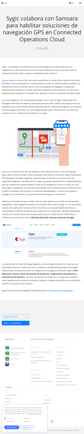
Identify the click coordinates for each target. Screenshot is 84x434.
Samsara (5, 80)
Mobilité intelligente (62, 378)
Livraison (59, 355)
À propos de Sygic (11, 395)
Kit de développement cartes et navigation (41, 361)
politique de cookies (35, 414)
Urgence (59, 358)
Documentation (35, 378)
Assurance (59, 372)
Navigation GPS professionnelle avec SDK (41, 353)
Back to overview (12, 323)
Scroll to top (10, 316)
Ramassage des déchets (64, 381)
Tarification (47, 400)
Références (8, 398)
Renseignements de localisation (66, 385)
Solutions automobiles (37, 357)
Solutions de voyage (62, 375)
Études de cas (35, 374)
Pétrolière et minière (62, 368)
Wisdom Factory (74, 430)
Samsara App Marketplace (61, 290)
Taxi (57, 362)
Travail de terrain (61, 365)
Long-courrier (60, 352)
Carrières (8, 401)
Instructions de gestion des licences (42, 381)
